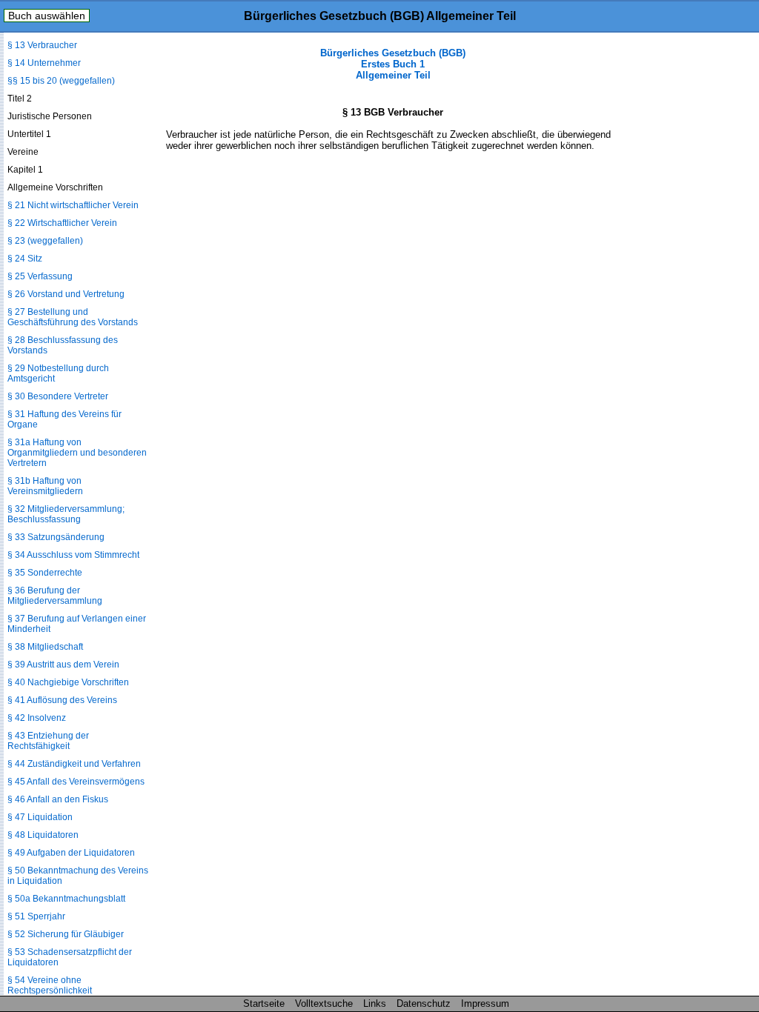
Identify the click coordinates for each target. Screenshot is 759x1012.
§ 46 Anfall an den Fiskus (57, 799)
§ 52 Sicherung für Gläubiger (65, 934)
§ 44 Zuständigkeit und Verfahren (74, 764)
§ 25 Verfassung (40, 276)
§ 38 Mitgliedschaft (45, 647)
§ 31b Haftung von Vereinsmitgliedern (45, 486)
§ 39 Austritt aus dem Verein (63, 664)
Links (374, 1003)
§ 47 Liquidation (40, 817)
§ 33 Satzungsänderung (56, 537)
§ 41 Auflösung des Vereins (62, 700)
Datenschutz (424, 1003)
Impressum (485, 1003)
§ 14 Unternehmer (44, 63)
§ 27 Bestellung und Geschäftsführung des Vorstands (72, 317)
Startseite (264, 1003)
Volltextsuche (324, 1003)
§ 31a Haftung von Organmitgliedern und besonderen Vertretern (77, 452)
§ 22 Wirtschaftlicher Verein (62, 223)
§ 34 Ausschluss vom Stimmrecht (73, 555)
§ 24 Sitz (24, 258)
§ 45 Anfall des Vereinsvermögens (76, 781)
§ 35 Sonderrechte (44, 572)
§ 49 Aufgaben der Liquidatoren (71, 853)
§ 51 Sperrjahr (36, 916)
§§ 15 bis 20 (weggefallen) (61, 81)
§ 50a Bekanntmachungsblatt (66, 898)
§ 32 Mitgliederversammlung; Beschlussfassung (66, 514)
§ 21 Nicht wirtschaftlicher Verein (73, 205)
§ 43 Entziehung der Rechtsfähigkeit (48, 740)
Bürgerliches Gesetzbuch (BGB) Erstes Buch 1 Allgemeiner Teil (392, 64)
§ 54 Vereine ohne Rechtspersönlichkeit (49, 985)
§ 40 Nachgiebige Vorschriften (68, 682)
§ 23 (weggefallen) (45, 241)
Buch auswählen (46, 15)
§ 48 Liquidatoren (43, 835)
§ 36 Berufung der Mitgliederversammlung (54, 595)
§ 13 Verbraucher (42, 45)
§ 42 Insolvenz (36, 718)
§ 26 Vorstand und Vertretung (66, 294)
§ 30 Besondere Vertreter (57, 396)
